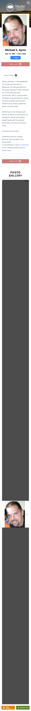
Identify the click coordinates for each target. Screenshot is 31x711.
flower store (6, 150)
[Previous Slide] (4, 514)
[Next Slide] (27, 514)
